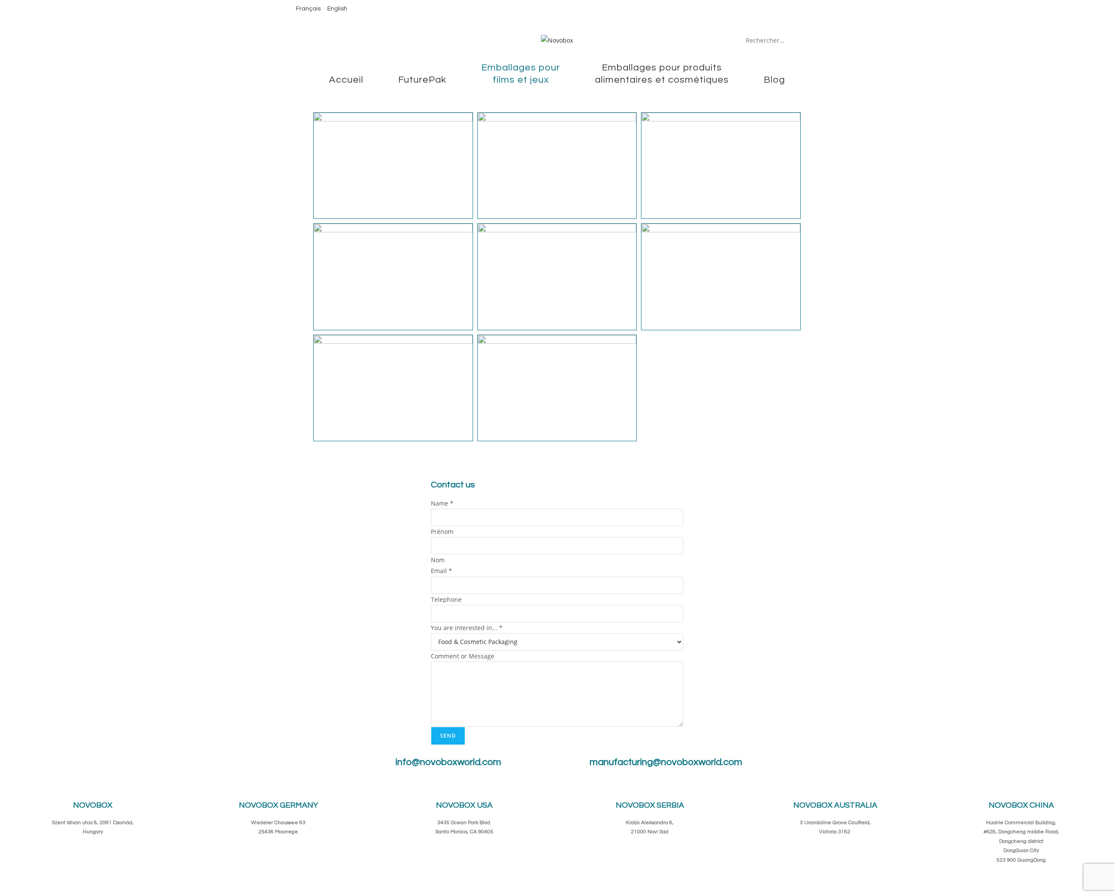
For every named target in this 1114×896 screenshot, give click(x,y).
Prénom (442, 531)
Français (308, 9)
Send (448, 735)
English (337, 9)
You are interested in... (467, 628)
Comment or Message (462, 656)
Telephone (446, 599)
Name (442, 503)
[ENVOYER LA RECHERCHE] (810, 40)
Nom (438, 560)
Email (441, 571)
